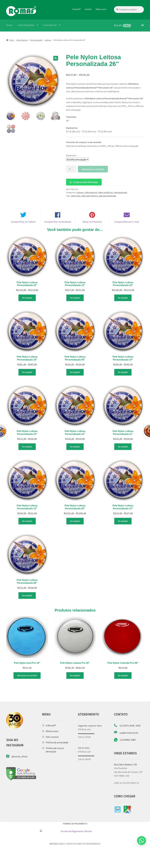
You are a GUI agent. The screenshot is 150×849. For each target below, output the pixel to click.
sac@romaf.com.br (129, 732)
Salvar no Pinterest (92, 221)
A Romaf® (76, 9)
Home (9, 25)
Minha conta (101, 9)
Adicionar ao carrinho (93, 169)
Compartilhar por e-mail (126, 221)
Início (12, 40)
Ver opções (27, 297)
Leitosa (48, 40)
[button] (55, 58)
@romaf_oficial (20, 756)
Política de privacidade (57, 742)
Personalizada (36, 40)
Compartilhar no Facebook (57, 221)
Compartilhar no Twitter (23, 221)
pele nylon (75, 195)
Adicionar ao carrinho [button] (27, 675)
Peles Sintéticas (105, 192)
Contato (88, 9)
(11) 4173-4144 (127, 725)
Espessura (71, 155)
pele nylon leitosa (89, 195)
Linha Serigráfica (25, 25)
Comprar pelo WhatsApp (85, 182)
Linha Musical (50, 25)
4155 (138, 725)
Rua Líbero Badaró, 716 (125, 764)
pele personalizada (107, 195)
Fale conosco (52, 736)
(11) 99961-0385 (128, 739)
